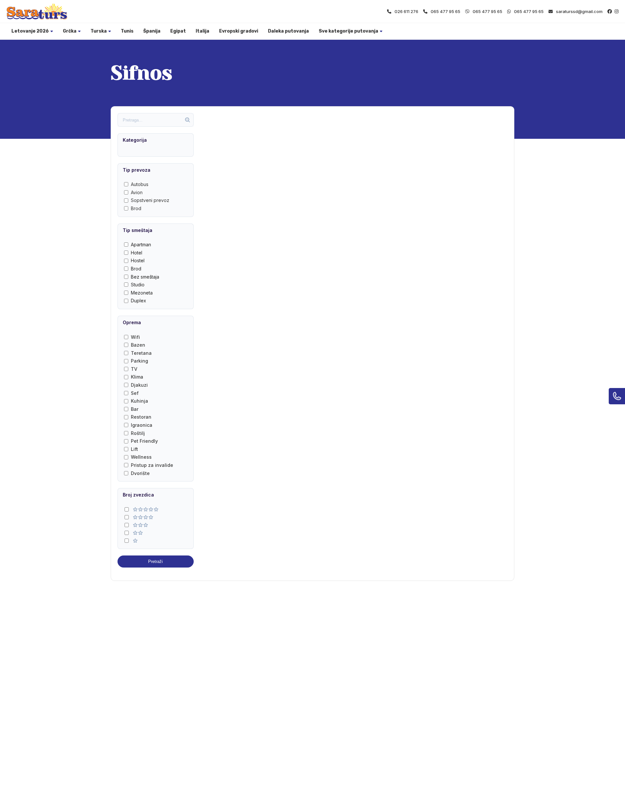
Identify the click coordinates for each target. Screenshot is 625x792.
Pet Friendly (144, 441)
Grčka (69, 31)
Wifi (135, 337)
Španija (151, 31)
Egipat (178, 31)
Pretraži (155, 561)
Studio (138, 284)
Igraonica (141, 425)
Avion (137, 192)
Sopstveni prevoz (150, 200)
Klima (137, 377)
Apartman (141, 244)
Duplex (138, 300)
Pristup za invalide (152, 465)
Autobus (139, 184)
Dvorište (140, 473)
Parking (139, 361)
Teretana (141, 353)
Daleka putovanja (288, 31)
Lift (134, 449)
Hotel (136, 252)
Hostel (138, 260)
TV (134, 369)
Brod (136, 208)
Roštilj (138, 433)
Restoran (141, 417)
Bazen (138, 345)
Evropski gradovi (238, 31)
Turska (98, 31)
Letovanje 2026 (30, 31)
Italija (202, 31)
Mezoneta (142, 292)
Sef (135, 393)
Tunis (127, 31)
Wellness (141, 457)
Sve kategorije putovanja (348, 31)
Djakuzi (139, 385)
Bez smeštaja (145, 277)
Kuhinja (139, 401)
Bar (134, 409)
